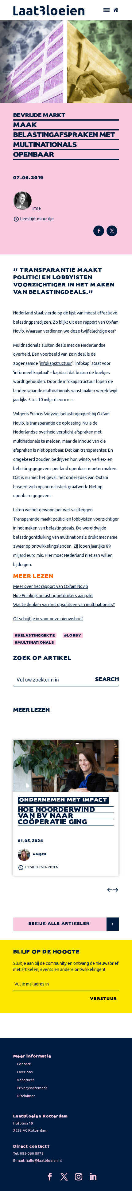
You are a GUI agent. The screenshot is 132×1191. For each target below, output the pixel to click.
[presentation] (110, 890)
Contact (24, 1064)
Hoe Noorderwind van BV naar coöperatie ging (56, 816)
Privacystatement (32, 1088)
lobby (74, 635)
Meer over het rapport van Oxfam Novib (50, 586)
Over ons (25, 1072)
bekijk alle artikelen (59, 923)
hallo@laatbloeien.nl (44, 1160)
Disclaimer (26, 1096)
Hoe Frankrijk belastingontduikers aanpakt (53, 595)
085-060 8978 (32, 1153)
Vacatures (25, 1080)
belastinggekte (36, 635)
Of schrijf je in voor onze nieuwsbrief (48, 618)
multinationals (35, 642)
